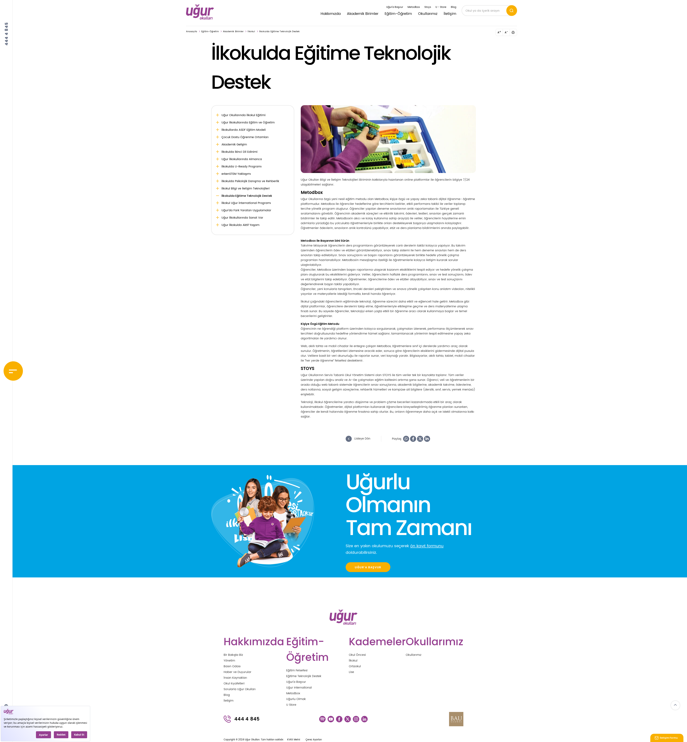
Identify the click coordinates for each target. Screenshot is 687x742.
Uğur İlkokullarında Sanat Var (242, 217)
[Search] (511, 10)
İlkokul (251, 31)
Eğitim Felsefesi (297, 670)
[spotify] (322, 719)
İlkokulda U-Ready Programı (241, 166)
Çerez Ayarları (314, 740)
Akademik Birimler (362, 14)
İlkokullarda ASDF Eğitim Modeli (243, 130)
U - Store (440, 7)
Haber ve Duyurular (237, 672)
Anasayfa (191, 31)
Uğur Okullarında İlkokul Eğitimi (243, 115)
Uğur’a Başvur (394, 7)
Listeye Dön (362, 438)
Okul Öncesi (357, 655)
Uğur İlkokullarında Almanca (241, 159)
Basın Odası (232, 666)
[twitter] (347, 719)
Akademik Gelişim (234, 144)
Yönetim (229, 660)
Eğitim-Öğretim (398, 14)
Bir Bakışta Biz (233, 655)
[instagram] (356, 719)
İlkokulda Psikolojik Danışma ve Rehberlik (250, 181)
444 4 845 (6, 33)
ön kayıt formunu (427, 546)
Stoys (427, 7)
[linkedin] (364, 719)
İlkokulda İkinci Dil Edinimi (239, 152)
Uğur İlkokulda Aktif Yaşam (240, 225)
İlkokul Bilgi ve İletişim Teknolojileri (245, 188)
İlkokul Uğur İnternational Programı (246, 203)
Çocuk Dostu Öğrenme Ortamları (245, 137)
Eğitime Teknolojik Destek (303, 676)
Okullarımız (427, 14)
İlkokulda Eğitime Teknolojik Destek (279, 31)
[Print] (515, 32)
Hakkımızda (331, 14)
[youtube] (331, 719)
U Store (291, 704)
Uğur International (299, 687)
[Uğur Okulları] (200, 11)
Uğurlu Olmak (296, 699)
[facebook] (339, 719)
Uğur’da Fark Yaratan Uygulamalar (246, 210)
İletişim (450, 14)
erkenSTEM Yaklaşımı (236, 174)
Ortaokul (355, 666)
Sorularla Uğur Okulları (240, 689)
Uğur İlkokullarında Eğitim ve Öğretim (248, 122)
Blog (453, 7)
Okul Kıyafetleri (234, 683)
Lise (351, 672)
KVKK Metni (293, 740)
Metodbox (414, 7)
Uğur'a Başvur (296, 682)
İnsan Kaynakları (235, 677)
